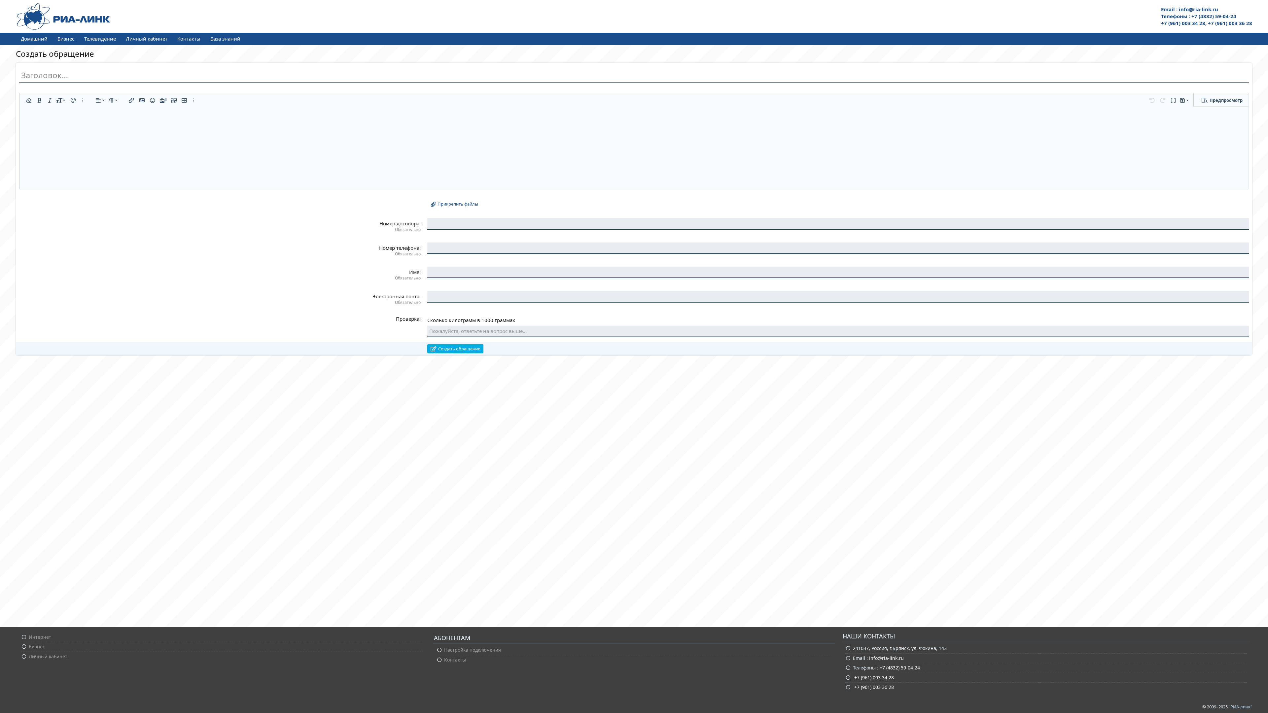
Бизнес (65, 38)
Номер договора (399, 223)
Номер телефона (399, 247)
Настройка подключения (472, 650)
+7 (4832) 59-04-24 (900, 667)
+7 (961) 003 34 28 (873, 677)
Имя (414, 272)
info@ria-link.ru (886, 658)
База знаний (225, 38)
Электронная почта (395, 296)
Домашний (34, 38)
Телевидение (100, 38)
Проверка (407, 318)
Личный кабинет (146, 38)
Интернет (40, 637)
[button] (29, 100)
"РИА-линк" (1240, 707)
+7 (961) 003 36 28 (873, 687)
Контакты (188, 38)
